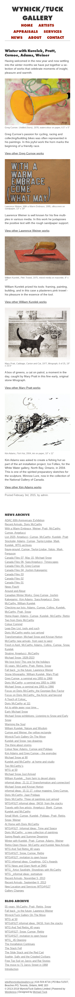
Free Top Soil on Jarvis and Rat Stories (27, 960)
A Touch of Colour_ (16, 699)
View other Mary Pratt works (22, 387)
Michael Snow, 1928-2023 (19, 657)
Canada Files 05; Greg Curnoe (22, 565)
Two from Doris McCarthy (19, 620)
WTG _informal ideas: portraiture (23, 874)
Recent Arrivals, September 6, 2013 (25, 882)
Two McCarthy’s (14, 765)
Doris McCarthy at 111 (17, 703)
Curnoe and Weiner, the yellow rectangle (28, 732)
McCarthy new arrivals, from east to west (28, 641)
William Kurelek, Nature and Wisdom (26, 728)
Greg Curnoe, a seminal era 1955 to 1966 (28, 678)
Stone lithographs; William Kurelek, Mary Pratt (31, 674)
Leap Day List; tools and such (22, 628)
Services (53, 31)
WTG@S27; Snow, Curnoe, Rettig (24, 853)
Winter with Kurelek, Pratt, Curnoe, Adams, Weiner (34, 840)
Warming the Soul (15, 724)
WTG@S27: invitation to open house (26, 857)
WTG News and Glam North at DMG (26, 865)
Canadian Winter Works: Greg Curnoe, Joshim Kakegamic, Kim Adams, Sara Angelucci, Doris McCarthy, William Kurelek (32, 599)
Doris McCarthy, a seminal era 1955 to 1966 (30, 682)
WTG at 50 (11, 769)
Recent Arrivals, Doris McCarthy (23, 524)
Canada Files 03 (14, 574)
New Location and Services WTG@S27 (27, 886)
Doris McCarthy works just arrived (24, 632)
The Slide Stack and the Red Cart (24, 952)
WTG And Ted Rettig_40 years (22, 848)
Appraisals (25, 31)
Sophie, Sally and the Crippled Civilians (27, 956)
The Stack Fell (13, 948)
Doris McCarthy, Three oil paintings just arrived (32, 799)
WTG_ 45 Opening (15, 940)
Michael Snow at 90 (16, 757)
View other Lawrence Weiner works (27, 230)
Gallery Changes (14, 890)
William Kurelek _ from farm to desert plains (30, 778)
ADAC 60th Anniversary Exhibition (24, 520)
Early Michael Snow (16, 711)
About (34, 37)
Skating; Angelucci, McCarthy (22, 653)
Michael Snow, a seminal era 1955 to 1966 (29, 686)
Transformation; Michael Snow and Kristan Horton (33, 636)
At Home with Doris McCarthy (22, 824)
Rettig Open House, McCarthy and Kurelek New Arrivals (37, 844)
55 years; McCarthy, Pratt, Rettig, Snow (28, 665)
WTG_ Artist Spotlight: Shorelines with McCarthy (33, 869)
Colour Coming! (14, 624)
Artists (46, 25)
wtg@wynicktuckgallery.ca (19, 982)
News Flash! (12, 586)
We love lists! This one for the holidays (27, 661)
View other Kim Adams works (23, 487)
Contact (55, 37)
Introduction (11, 969)
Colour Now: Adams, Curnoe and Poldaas (29, 749)
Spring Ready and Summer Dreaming (26, 836)
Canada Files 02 (14, 578)
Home (27, 25)
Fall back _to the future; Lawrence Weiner (29, 670)
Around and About (15, 590)
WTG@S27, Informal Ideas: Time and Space (31, 828)
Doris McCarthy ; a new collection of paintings (31, 832)
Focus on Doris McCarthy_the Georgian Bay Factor (34, 690)
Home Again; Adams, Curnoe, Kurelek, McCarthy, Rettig (37, 615)
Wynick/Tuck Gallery (37, 13)
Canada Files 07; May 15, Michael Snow (28, 557)
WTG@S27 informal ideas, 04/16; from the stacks (34, 803)
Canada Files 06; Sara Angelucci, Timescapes (31, 561)
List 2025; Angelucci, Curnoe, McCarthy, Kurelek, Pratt (36, 536)
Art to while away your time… (22, 707)
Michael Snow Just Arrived (20, 774)
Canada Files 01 (14, 582)
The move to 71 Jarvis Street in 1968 (26, 964)
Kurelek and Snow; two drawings (23, 740)
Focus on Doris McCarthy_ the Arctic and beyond (33, 695)
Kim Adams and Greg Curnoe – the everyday (31, 753)
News (17, 37)
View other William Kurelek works (26, 301)
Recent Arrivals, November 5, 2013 (25, 878)
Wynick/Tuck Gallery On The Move (25, 736)
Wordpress (11, 992)
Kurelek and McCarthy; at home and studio (29, 761)
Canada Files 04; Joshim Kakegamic (26, 570)
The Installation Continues (20, 944)
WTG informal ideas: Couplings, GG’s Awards (31, 861)
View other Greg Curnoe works (24, 153)
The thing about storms (18, 745)
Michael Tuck (40, 992)
